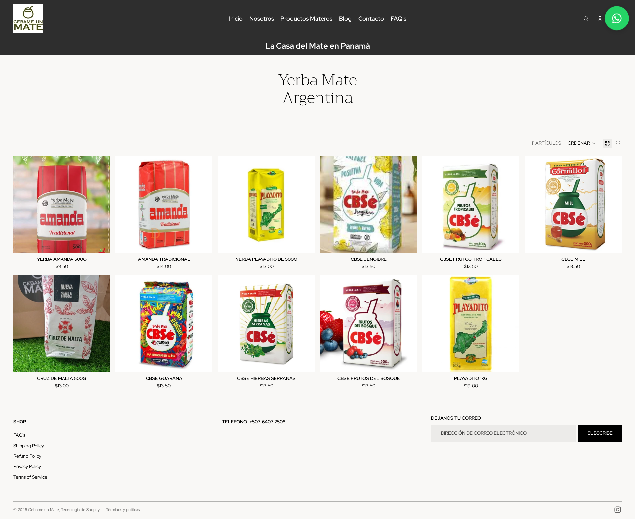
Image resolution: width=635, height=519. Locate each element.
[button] (582, 143)
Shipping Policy (28, 445)
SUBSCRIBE (600, 433)
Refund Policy (27, 456)
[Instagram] (618, 510)
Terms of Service (30, 477)
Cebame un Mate (43, 509)
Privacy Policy (27, 466)
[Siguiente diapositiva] (510, 323)
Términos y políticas (123, 509)
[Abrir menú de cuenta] (600, 18)
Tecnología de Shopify (80, 509)
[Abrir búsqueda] (586, 18)
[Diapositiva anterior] (432, 323)
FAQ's (19, 435)
